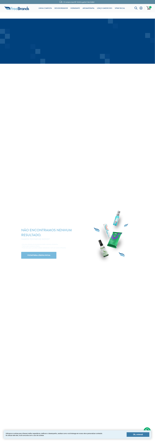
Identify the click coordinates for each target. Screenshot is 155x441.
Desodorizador (61, 8)
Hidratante (75, 8)
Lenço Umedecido (104, 8)
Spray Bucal (120, 8)
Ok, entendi (138, 434)
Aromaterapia (88, 8)
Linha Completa (45, 8)
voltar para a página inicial (38, 255)
